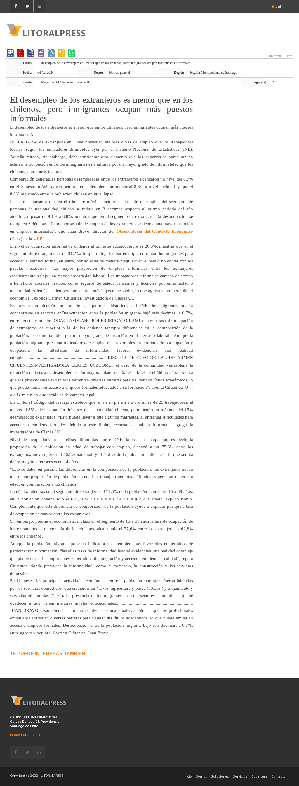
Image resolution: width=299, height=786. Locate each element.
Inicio (187, 776)
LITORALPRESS (54, 32)
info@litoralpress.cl (26, 734)
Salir (278, 6)
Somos (201, 776)
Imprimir (274, 56)
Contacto (278, 776)
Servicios (240, 776)
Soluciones (220, 776)
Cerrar (288, 56)
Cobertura (259, 776)
